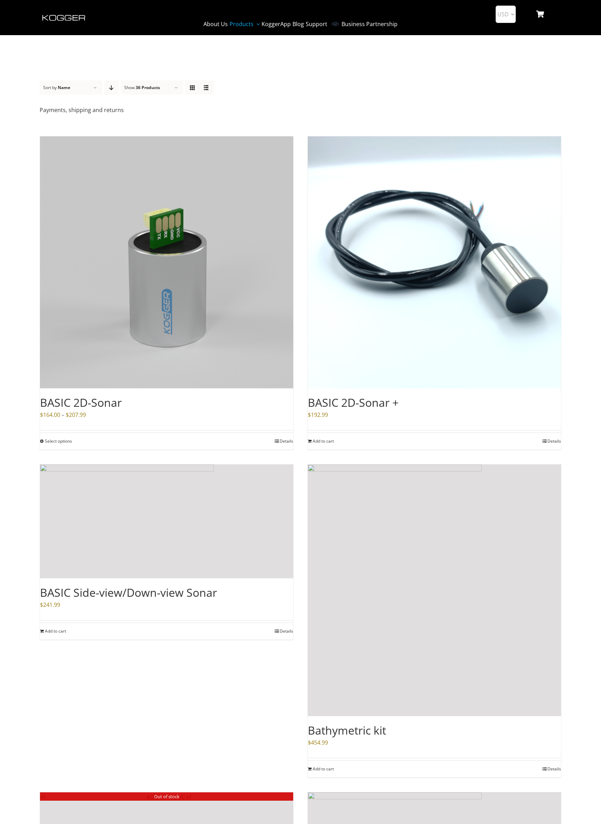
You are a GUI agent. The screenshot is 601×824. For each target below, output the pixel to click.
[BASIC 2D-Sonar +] (434, 262)
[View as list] (206, 87)
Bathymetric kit (347, 730)
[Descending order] (111, 87)
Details (554, 441)
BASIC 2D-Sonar (81, 402)
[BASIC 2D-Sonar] (166, 262)
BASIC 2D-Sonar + (353, 402)
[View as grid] (192, 87)
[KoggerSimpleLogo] (64, 15)
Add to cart (323, 441)
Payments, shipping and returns (82, 110)
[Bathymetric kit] (434, 590)
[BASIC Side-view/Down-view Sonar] (166, 522)
